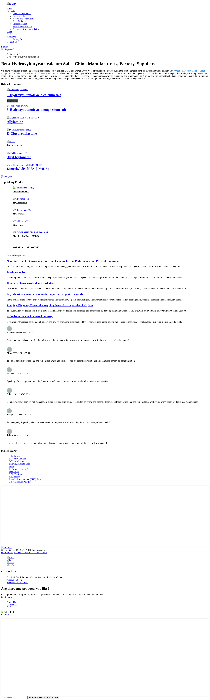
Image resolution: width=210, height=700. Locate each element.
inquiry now (6, 597)
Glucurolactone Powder (19, 482)
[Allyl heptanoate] (17, 153)
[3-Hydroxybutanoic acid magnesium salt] (17, 106)
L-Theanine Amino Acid (47, 73)
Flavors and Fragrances (23, 18)
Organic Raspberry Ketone (186, 71)
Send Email (6, 614)
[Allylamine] (23, 117)
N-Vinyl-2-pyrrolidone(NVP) (26, 247)
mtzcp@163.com (14, 580)
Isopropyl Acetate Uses (19, 464)
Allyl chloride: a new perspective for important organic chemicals (45, 294)
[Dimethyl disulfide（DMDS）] (24, 165)
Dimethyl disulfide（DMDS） (29, 169)
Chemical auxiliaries (22, 13)
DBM (11, 466)
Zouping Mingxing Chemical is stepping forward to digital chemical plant (50, 305)
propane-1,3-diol (28, 73)
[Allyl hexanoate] (22, 199)
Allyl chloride (15, 476)
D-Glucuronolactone (22, 133)
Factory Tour (18, 39)
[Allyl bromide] (22, 210)
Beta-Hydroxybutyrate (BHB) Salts (25, 479)
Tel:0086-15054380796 (17, 582)
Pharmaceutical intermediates (26, 29)
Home (9, 8)
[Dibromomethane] (23, 187)
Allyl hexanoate (20, 202)
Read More (12, 101)
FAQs (9, 34)
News (9, 31)
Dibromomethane (21, 191)
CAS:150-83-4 (15, 474)
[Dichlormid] (20, 221)
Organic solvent (20, 24)
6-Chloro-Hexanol (17, 461)
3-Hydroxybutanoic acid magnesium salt (36, 109)
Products (11, 11)
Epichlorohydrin (16, 271)
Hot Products (7, 552)
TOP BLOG (27, 552)
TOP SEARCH (40, 552)
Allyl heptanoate (19, 157)
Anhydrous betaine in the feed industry (30, 316)
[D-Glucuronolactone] (19, 129)
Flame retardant (20, 16)
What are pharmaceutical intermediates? (30, 283)
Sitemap (17, 552)
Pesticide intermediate (22, 26)
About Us (11, 36)
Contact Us (12, 42)
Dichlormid (18, 225)
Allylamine (15, 122)
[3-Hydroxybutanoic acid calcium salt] (17, 89)
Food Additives (19, 21)
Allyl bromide (19, 214)
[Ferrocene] (11, 141)
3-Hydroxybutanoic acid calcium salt (34, 95)
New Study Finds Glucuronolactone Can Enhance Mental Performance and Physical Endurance (63, 260)
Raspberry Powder (17, 458)
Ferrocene (14, 145)
